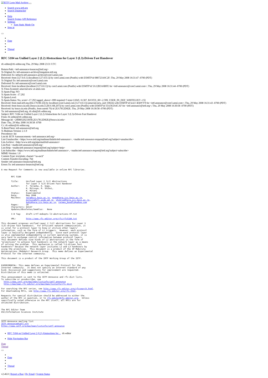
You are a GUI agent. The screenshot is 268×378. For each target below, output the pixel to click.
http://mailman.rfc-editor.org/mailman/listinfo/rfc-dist (38, 284)
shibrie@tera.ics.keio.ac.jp (72, 200)
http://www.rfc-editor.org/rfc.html (55, 291)
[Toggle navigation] (30, 3)
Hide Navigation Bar (17, 338)
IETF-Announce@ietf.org (15, 323)
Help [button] (9, 16)
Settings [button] (11, 22)
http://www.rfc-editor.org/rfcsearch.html (68, 288)
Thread (10, 49)
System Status (43, 374)
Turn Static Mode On (24, 24)
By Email (30, 374)
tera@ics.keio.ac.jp (38, 197)
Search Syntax (14, 19)
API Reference (29, 19)
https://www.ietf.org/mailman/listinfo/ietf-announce (33, 326)
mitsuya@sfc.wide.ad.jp (39, 200)
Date (9, 41)
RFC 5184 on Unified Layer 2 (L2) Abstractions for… (34, 333)
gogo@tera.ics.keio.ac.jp (67, 197)
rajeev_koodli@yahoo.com (72, 202)
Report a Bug (17, 374)
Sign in (10, 27)
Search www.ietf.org (17, 8)
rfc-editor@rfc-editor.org (62, 298)
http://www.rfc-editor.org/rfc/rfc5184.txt (51, 218)
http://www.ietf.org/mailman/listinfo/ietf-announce (35, 281)
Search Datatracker (16, 10)
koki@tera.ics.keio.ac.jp (41, 202)
